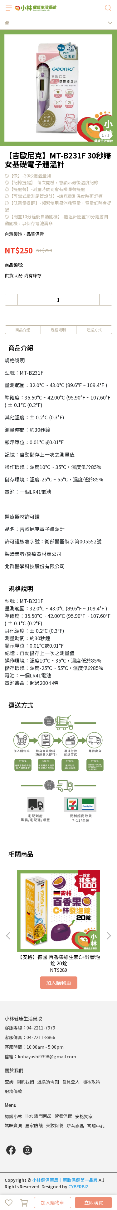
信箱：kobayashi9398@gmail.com (40, 1056)
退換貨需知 (48, 1081)
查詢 (9, 1081)
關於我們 (25, 1081)
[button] (108, 936)
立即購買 (93, 1202)
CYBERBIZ (78, 1186)
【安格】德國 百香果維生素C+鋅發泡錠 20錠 (58, 960)
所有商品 (75, 1126)
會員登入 (71, 1081)
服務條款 (13, 1091)
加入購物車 (52, 1202)
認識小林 (13, 1116)
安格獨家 (84, 1116)
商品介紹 (22, 329)
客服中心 (96, 1126)
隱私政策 (91, 1081)
